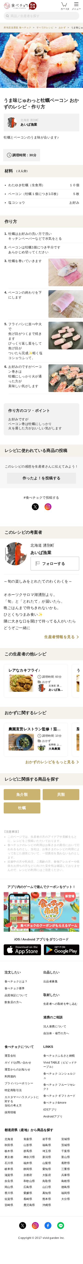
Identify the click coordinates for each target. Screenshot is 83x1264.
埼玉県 (46, 1151)
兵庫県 (65, 1175)
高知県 (46, 1193)
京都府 (28, 1175)
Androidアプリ (52, 1116)
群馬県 (28, 1151)
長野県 (65, 1163)
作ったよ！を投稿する (42, 478)
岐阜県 (9, 1169)
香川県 (9, 1193)
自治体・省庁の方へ (56, 1033)
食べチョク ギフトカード (59, 1095)
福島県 (46, 1145)
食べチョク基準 (15, 988)
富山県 (65, 1157)
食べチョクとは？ (16, 981)
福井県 (28, 1163)
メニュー (76, 9)
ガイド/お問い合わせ (18, 1062)
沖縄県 (46, 1205)
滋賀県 (9, 1175)
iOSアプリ (50, 1109)
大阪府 (46, 1175)
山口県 (46, 1187)
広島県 (28, 1187)
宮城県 (65, 1139)
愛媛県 (28, 1193)
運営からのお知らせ (17, 1069)
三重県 (65, 1169)
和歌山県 (29, 1181)
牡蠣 (22, 808)
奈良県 (9, 1181)
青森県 (28, 1139)
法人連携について (54, 1026)
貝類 (61, 794)
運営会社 (10, 1055)
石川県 (9, 1163)
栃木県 (9, 1151)
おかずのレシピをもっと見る (50, 762)
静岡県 (28, 1169)
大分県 (65, 1199)
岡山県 (9, 1187)
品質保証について (16, 995)
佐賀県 (9, 1199)
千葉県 (65, 1151)
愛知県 (46, 1169)
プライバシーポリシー (19, 1083)
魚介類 (22, 794)
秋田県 (9, 1145)
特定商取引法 (13, 1090)
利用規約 (10, 1076)
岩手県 (46, 1139)
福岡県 (65, 1193)
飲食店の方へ (13, 1002)
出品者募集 (50, 981)
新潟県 (46, 1157)
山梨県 (46, 1163)
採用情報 (10, 1112)
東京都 (9, 1157)
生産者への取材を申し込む (60, 1003)
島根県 (65, 1181)
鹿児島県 (29, 1205)
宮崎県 (9, 1205)
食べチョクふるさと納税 (59, 1055)
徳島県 (65, 1187)
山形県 (28, 1145)
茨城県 (65, 1145)
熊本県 (46, 1199)
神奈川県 (29, 1157)
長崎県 (28, 1199)
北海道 (9, 1139)
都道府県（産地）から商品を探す (29, 1130)
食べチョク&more (54, 1102)
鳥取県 (46, 1181)
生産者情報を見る (59, 637)
